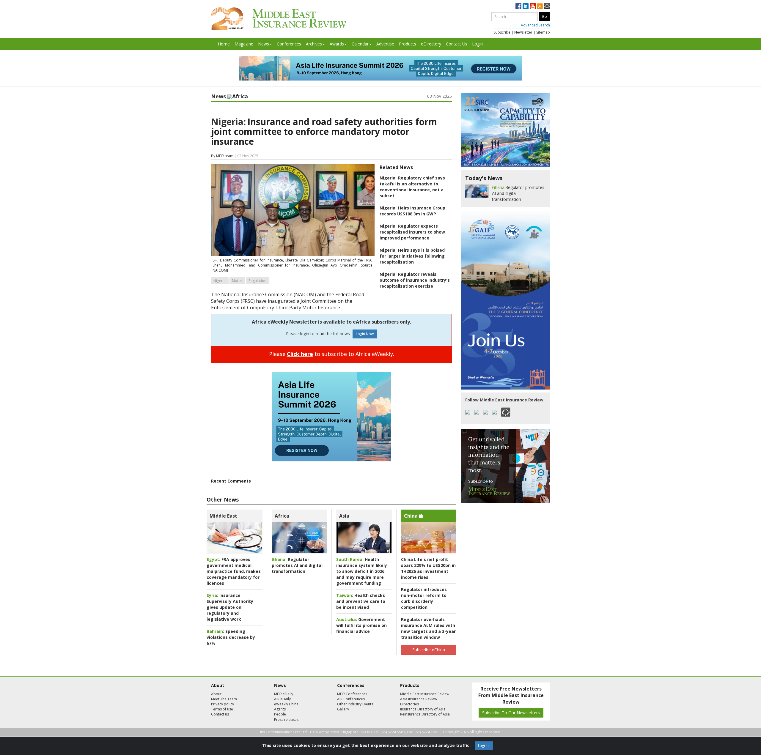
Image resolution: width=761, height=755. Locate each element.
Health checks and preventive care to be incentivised (360, 601)
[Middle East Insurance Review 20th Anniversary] (278, 18)
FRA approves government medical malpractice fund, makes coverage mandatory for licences (234, 571)
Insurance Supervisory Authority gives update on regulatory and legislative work (230, 607)
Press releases (286, 719)
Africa (282, 516)
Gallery (343, 709)
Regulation (257, 280)
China (411, 516)
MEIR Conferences (352, 693)
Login (477, 44)
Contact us (220, 714)
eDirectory (431, 44)
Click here (300, 353)
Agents (280, 709)
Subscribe (502, 32)
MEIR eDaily (283, 693)
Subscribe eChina (428, 649)
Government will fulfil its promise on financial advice (361, 625)
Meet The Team (224, 699)
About (216, 693)
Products (407, 44)
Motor (237, 280)
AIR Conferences (351, 699)
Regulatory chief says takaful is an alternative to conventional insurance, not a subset (412, 186)
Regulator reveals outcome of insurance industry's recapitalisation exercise (415, 280)
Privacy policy (222, 704)
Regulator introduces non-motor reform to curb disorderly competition (424, 598)
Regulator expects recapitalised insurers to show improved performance (412, 232)
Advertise (385, 44)
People (280, 714)
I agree (484, 745)
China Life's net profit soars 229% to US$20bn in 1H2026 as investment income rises (428, 568)
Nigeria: (228, 122)
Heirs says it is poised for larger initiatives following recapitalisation (412, 256)
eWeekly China (286, 704)
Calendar (360, 44)
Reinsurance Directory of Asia (425, 714)
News (263, 44)
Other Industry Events (355, 704)
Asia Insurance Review (418, 699)
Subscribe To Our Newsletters (511, 712)
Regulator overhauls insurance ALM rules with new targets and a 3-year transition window (428, 628)
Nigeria (219, 280)
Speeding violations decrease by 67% (231, 637)
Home (224, 44)
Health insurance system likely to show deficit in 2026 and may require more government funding (361, 571)
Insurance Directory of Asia (423, 709)
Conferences (289, 44)
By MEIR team (222, 155)
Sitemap (543, 32)
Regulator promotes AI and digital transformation (297, 565)
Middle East (223, 516)
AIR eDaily (282, 699)
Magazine (244, 44)
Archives (314, 44)
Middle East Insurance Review (424, 693)
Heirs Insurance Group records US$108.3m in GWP (412, 211)
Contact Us (456, 44)
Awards (337, 44)
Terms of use (222, 709)
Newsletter (523, 32)
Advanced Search (535, 25)
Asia (344, 516)
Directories (409, 704)
